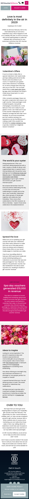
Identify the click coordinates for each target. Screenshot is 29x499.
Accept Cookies (19, 494)
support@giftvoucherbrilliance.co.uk (14, 479)
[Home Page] (9, 3)
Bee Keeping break (12, 363)
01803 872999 (15, 478)
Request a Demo (19, 8)
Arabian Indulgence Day (18, 123)
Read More (7, 494)
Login (6, 8)
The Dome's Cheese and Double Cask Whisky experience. (14, 177)
